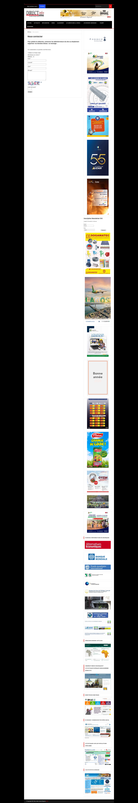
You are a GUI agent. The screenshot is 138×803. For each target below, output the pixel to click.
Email (85, 224)
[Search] (110, 6)
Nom (29, 58)
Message (30, 70)
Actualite (37, 22)
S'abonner (103, 230)
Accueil (29, 22)
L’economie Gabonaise (90, 22)
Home (30, 31)
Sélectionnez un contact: (34, 54)
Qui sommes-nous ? (32, 6)
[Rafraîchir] (41, 82)
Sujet (29, 66)
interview (30, 26)
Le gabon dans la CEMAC (73, 22)
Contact (42, 6)
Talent (102, 22)
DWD (47, 801)
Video (53, 22)
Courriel (30, 62)
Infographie (45, 22)
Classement (60, 22)
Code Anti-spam (32, 87)
